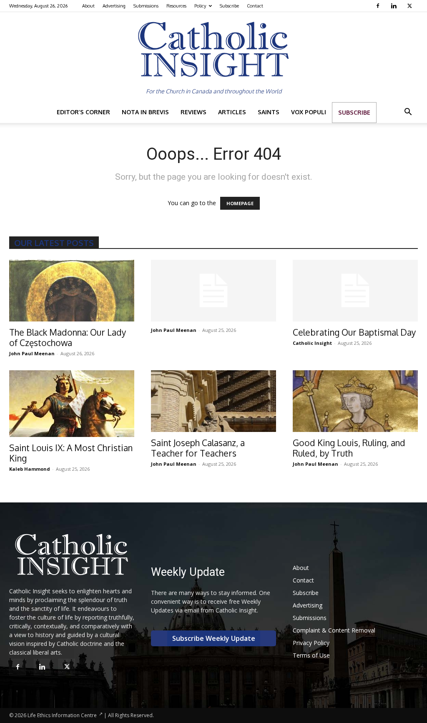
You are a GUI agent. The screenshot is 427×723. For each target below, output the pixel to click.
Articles (232, 111)
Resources (176, 6)
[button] (408, 113)
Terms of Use (311, 655)
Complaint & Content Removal (334, 630)
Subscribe (229, 6)
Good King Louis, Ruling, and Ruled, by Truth (349, 448)
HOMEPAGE (240, 203)
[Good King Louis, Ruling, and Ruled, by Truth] (355, 401)
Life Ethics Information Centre (62, 715)
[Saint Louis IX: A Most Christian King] (71, 403)
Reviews (193, 111)
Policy (200, 6)
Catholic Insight (312, 343)
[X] (410, 6)
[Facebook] (379, 6)
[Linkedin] (394, 6)
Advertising (114, 6)
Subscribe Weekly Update (213, 638)
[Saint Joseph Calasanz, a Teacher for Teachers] (213, 401)
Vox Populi (308, 111)
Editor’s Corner (83, 111)
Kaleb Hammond (29, 469)
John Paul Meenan (32, 353)
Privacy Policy (311, 643)
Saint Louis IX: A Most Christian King (71, 453)
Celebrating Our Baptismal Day (354, 332)
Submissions (145, 6)
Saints (268, 111)
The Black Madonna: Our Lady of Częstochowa (67, 337)
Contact (255, 6)
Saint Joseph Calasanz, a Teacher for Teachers (198, 448)
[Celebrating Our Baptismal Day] (355, 290)
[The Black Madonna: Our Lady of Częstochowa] (71, 290)
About (88, 6)
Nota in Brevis (145, 111)
